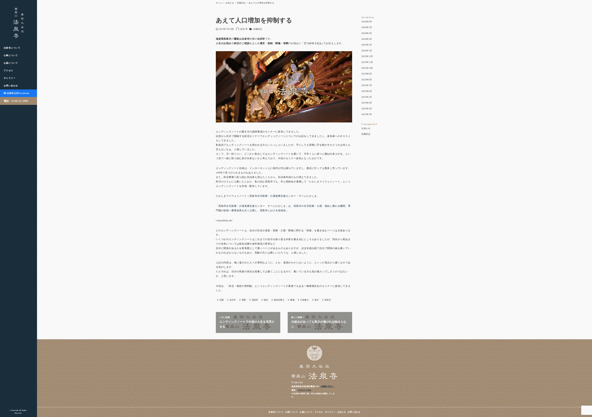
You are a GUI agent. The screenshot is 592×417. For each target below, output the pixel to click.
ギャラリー (330, 412)
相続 (265, 300)
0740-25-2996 (304, 390)
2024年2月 (366, 44)
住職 (221, 300)
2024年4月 (366, 33)
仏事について (291, 412)
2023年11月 (367, 62)
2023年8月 (366, 79)
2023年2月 (366, 114)
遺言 (316, 300)
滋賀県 (254, 300)
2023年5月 (366, 97)
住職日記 (257, 29)
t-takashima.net (224, 220)
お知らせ (365, 128)
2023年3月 (366, 108)
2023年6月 (366, 91)
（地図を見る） (327, 386)
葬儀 (292, 300)
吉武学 (232, 300)
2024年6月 (366, 21)
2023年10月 (367, 68)
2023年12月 (367, 56)
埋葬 (243, 300)
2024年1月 (366, 50)
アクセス (318, 412)
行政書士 (304, 300)
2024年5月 (366, 27)
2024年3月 (366, 39)
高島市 (327, 300)
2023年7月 (366, 85)
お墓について (306, 412)
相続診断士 (279, 300)
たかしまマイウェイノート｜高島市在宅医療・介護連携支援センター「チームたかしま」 (267, 196)
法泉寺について (276, 412)
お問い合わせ (354, 412)
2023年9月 (366, 73)
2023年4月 (366, 102)
